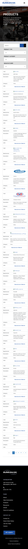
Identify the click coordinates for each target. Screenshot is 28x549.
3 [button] (18, 453)
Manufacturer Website (20, 86)
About (5, 497)
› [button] (23, 453)
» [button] (25, 453)
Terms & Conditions (8, 510)
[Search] (22, 45)
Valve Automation (8, 500)
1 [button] (13, 453)
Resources (6, 505)
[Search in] (25, 45)
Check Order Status (8, 521)
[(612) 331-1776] (3, 487)
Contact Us (6, 518)
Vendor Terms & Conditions (14, 544)
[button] (24, 3)
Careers (5, 526)
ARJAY (5, 508)
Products (5, 503)
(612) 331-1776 (7, 490)
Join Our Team (7, 524)
